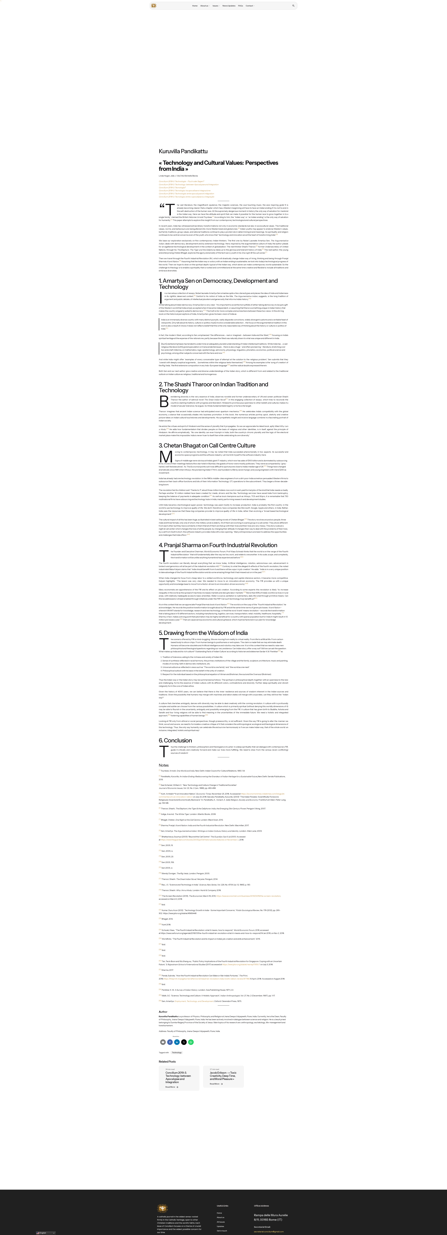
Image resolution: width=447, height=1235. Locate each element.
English (42, 1233)
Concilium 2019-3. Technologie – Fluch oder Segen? (181, 181)
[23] (245, 519)
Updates (220, 1226)
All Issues (221, 1222)
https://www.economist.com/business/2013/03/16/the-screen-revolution (248, 896)
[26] (220, 566)
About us (220, 1217)
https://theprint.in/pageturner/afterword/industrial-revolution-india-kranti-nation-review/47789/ (206, 979)
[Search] (293, 5)
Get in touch (222, 1231)
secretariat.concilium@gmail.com (269, 1231)
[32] (283, 612)
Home (219, 1213)
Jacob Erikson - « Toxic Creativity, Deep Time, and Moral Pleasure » (223, 1076)
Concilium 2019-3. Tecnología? (172, 187)
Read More (170, 1087)
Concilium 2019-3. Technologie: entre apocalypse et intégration (186, 193)
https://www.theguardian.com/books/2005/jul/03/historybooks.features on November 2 (200, 840)
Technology (177, 1053)
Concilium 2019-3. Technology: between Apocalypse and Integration (188, 184)
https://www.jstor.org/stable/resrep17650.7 (241, 964)
